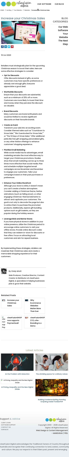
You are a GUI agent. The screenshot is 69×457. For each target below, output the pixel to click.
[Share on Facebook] (2, 46)
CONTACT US (6, 427)
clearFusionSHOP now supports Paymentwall (14, 320)
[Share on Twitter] (9, 46)
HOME (2, 10)
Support (4, 418)
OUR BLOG (4, 430)
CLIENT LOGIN (6, 423)
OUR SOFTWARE (44, 4)
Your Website (18, 10)
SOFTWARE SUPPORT (8, 425)
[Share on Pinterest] (12, 46)
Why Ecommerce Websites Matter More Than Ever (35, 305)
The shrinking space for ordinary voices (52, 374)
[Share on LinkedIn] (5, 46)
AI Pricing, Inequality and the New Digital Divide (17, 388)
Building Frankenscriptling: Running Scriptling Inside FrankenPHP (52, 401)
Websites (27, 10)
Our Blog (59, 4)
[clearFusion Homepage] (17, 4)
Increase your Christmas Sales (13, 303)
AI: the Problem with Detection (17, 374)
